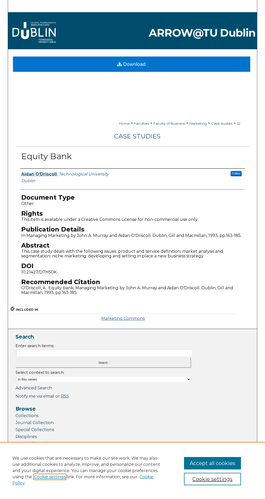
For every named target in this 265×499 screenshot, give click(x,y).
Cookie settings (49, 476)
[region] (132, 470)
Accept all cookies (212, 463)
